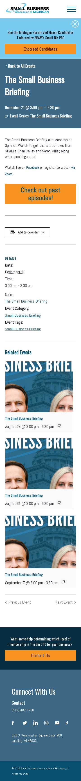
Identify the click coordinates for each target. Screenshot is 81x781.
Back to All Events (21, 66)
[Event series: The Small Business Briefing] (59, 425)
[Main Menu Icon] (71, 9)
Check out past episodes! (41, 194)
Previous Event (19, 602)
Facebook (32, 167)
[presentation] (39, 386)
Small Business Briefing (23, 315)
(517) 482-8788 (23, 710)
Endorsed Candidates (40, 49)
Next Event (64, 602)
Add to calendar (28, 232)
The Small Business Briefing (26, 301)
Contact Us (40, 655)
